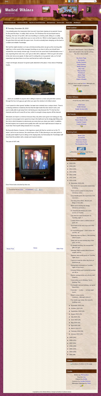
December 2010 (76, 183)
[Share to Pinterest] (42, 190)
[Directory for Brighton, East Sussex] (81, 152)
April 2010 (74, 325)
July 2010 (74, 317)
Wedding (76, 22)
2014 (71, 169)
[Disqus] (35, 219)
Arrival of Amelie (9, 22)
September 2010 (76, 311)
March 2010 (75, 328)
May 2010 (74, 322)
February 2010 (76, 331)
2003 (71, 354)
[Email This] (34, 190)
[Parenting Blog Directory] (81, 154)
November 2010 (76, 305)
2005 (71, 349)
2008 (71, 340)
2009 (71, 337)
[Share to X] (38, 190)
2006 (71, 346)
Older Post (60, 248)
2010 (71, 180)
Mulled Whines (19, 9)
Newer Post (10, 249)
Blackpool (50, 22)
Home (6, 1)
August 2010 (75, 314)
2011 (71, 177)
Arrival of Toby (21, 22)
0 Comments (29, 189)
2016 (71, 163)
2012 (71, 175)
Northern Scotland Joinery (64, 392)
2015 (71, 166)
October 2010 (75, 308)
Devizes (59, 22)
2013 (71, 172)
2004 (71, 352)
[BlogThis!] (36, 190)
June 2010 (74, 320)
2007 (71, 343)
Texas (67, 22)
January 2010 (75, 334)
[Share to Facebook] (40, 190)
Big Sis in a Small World (36, 22)
